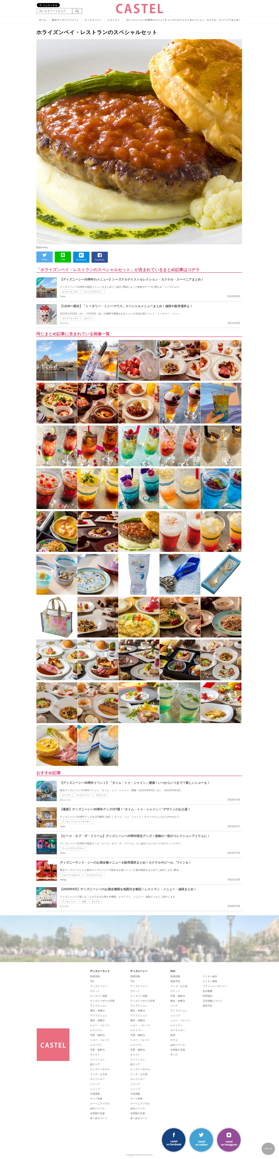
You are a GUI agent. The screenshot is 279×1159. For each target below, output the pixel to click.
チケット (95, 991)
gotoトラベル (97, 1108)
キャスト (95, 1054)
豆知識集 (95, 1093)
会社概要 (207, 991)
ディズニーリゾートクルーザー (76, 821)
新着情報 (95, 976)
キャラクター (97, 1079)
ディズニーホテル (100, 1069)
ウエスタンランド (94, 875)
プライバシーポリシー (215, 986)
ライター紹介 (210, 976)
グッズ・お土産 (98, 1074)
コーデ (174, 1005)
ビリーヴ (66, 795)
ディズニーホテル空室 (102, 1000)
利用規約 (207, 996)
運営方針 (207, 1005)
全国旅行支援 (97, 1113)
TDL (92, 981)
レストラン (96, 1030)
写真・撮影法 (97, 1035)
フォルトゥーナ (83, 795)
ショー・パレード (100, 1025)
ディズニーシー (69, 901)
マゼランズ (101, 795)
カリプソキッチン (70, 292)
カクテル (96, 901)
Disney (44, 247)
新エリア (95, 1064)
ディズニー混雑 (98, 996)
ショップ (95, 1084)
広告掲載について (212, 1000)
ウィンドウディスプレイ (73, 848)
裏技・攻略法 (97, 1010)
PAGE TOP (268, 1149)
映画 (172, 1035)
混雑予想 (175, 981)
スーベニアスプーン (93, 292)
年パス (174, 1054)
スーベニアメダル (100, 1103)
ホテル (174, 1040)
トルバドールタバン (71, 875)
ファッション (97, 1059)
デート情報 (96, 1098)
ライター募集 (210, 981)
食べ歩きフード (98, 1118)
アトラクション (98, 1005)
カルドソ (88, 318)
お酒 (84, 901)
